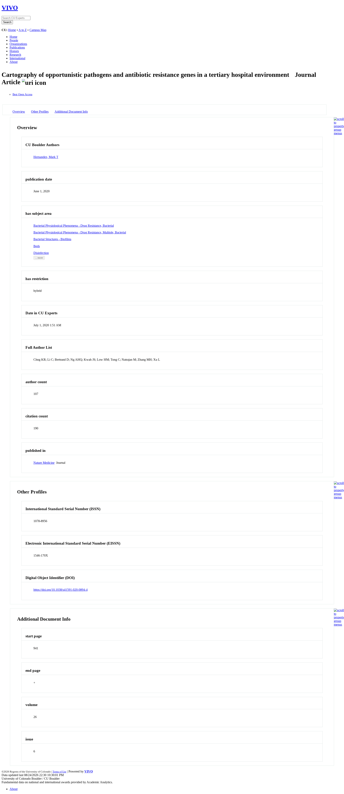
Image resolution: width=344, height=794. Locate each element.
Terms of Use (59, 771)
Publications (17, 47)
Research (15, 54)
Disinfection (41, 253)
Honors (14, 51)
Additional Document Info (71, 111)
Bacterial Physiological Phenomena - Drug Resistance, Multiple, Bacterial (79, 232)
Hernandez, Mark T (45, 157)
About (14, 61)
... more (39, 257)
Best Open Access (22, 94)
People (14, 40)
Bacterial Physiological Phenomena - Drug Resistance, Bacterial (73, 225)
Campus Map (37, 30)
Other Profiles (40, 111)
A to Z (23, 30)
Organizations (18, 44)
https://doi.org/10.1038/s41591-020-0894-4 (60, 589)
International (17, 58)
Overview (19, 111)
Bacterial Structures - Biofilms (52, 239)
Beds (36, 246)
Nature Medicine (44, 462)
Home (12, 30)
